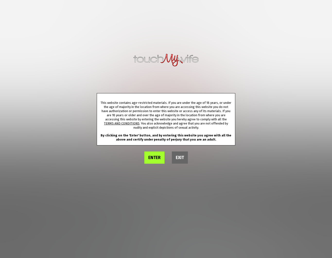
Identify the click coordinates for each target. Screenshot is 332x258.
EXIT (180, 157)
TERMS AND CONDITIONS (122, 123)
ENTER (154, 157)
